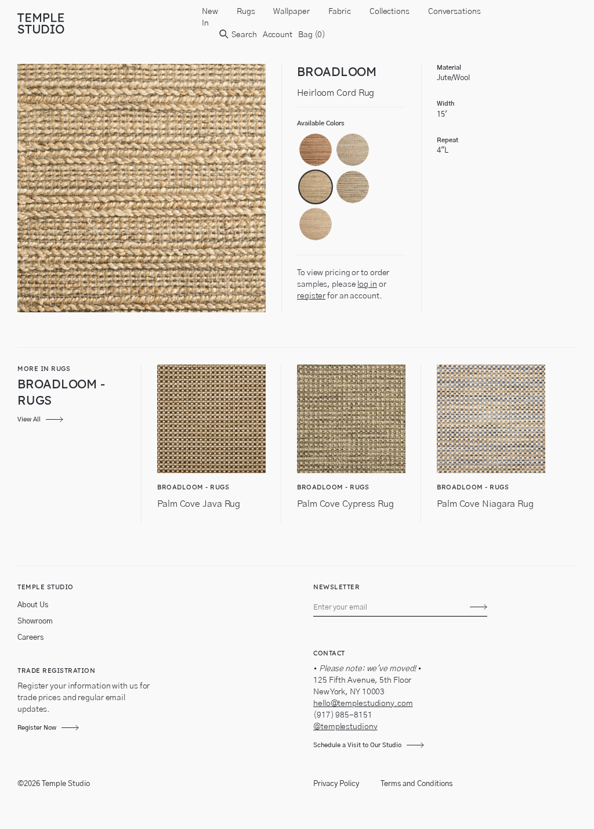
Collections (390, 12)
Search (243, 35)
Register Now (36, 728)
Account (277, 35)
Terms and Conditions (416, 784)
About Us (32, 605)
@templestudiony (345, 727)
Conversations (454, 12)
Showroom (35, 621)
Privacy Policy (336, 784)
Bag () (311, 35)
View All (29, 419)
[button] (315, 149)
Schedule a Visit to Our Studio (357, 745)
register (311, 296)
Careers (30, 637)
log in (366, 284)
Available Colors (321, 123)
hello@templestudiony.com (363, 704)
